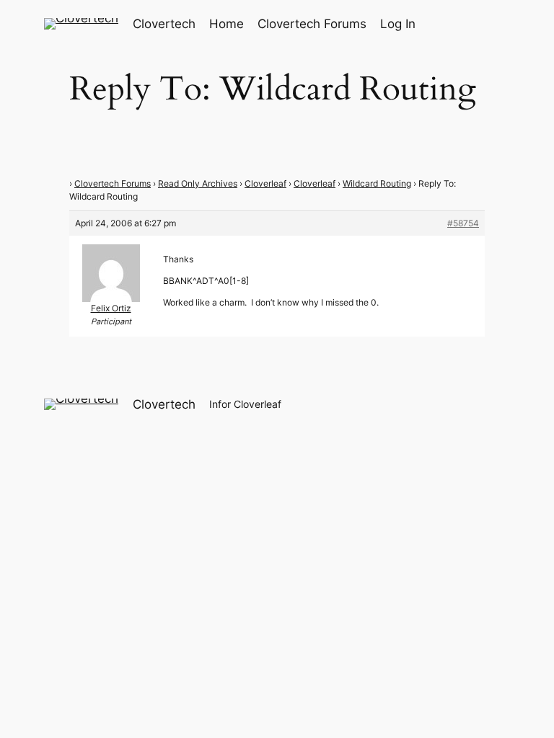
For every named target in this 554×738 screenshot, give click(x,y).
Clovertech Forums (112, 183)
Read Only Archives (197, 183)
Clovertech (164, 24)
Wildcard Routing (377, 183)
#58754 (463, 223)
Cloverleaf (265, 183)
